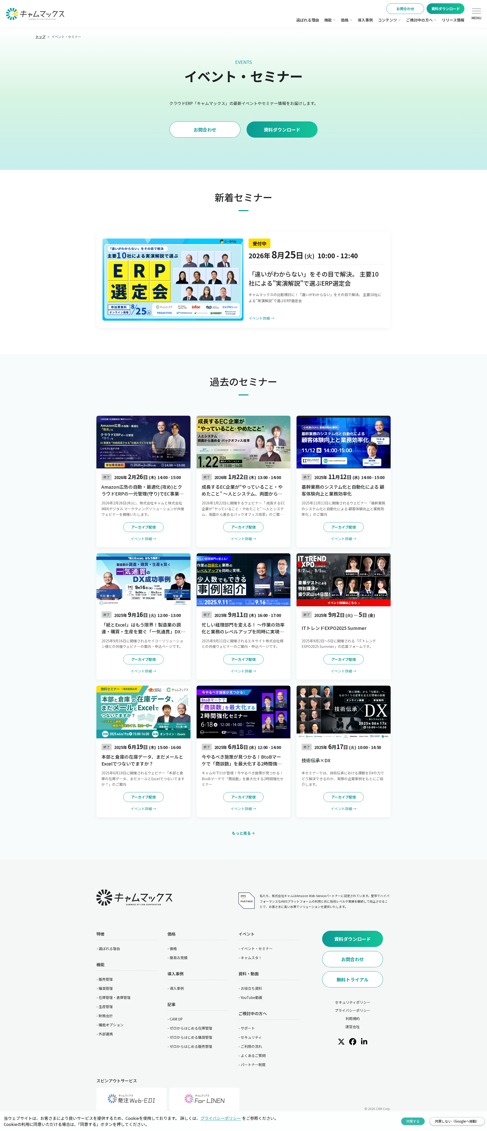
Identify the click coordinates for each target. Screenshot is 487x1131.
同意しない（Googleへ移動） (457, 1121)
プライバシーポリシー (352, 1010)
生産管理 (106, 1006)
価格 (345, 20)
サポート (248, 1028)
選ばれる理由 (307, 20)
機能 (328, 20)
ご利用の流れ (251, 1046)
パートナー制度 (253, 1064)
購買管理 (106, 988)
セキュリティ (251, 1037)
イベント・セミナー (257, 948)
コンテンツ (387, 20)
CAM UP (176, 1018)
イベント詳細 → (143, 538)
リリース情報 (453, 20)
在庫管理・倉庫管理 (115, 997)
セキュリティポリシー (352, 1002)
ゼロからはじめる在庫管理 (191, 1028)
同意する (413, 1121)
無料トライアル (353, 979)
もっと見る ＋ (243, 833)
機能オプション (111, 1024)
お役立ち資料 (251, 988)
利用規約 (352, 1018)
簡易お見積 (178, 957)
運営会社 (352, 1026)
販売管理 (106, 979)
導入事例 (365, 20)
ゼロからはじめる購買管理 (191, 1037)
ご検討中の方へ (419, 20)
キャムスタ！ (251, 957)
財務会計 (106, 1015)
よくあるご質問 (253, 1055)
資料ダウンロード (445, 8)
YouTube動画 (251, 997)
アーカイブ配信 (143, 527)
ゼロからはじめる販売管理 (191, 1046)
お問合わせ (405, 8)
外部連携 (106, 1033)
